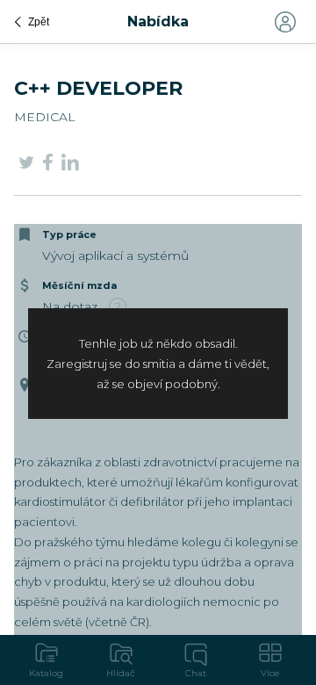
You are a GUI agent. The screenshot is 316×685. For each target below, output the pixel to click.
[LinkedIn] (70, 165)
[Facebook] (48, 165)
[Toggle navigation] (284, 22)
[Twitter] (26, 164)
